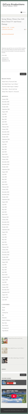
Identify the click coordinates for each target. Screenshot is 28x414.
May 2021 (4, 239)
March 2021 (4, 244)
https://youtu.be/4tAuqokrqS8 (8, 34)
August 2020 (5, 262)
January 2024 (5, 159)
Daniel (12, 27)
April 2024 (4, 151)
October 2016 (5, 297)
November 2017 (5, 289)
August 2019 (5, 279)
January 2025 (5, 129)
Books (3, 310)
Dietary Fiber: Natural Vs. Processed (10, 91)
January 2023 (5, 189)
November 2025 (5, 104)
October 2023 (5, 166)
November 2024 (5, 134)
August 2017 (5, 294)
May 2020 (4, 269)
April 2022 (4, 212)
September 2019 (5, 277)
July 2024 (4, 144)
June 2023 (4, 177)
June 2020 (4, 267)
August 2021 (5, 232)
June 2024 (4, 146)
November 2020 (5, 254)
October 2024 (5, 136)
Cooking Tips (5, 312)
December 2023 (5, 162)
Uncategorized (5, 328)
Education (5, 29)
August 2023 (5, 172)
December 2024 (5, 131)
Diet (3, 315)
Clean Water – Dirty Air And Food (9, 89)
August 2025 (5, 111)
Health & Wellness (6, 320)
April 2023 (4, 182)
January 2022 (5, 219)
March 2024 (4, 154)
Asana (3, 307)
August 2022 (5, 202)
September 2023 (5, 169)
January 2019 (5, 284)
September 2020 (5, 259)
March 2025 (4, 124)
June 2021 (4, 237)
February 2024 (5, 157)
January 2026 (5, 99)
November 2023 (5, 164)
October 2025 (5, 106)
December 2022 (5, 192)
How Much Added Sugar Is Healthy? (10, 86)
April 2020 (4, 272)
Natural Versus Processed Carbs (9, 81)
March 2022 (4, 214)
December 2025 (5, 101)
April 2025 (4, 121)
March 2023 (4, 184)
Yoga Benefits (5, 330)
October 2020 (5, 257)
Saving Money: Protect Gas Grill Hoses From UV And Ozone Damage (13, 21)
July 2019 (4, 282)
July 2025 (4, 114)
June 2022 (4, 207)
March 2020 (4, 274)
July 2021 (4, 234)
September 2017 (5, 292)
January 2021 (5, 249)
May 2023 (4, 179)
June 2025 (4, 116)
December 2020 (5, 252)
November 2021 (5, 224)
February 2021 (5, 247)
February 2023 (5, 187)
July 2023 (4, 174)
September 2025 (5, 109)
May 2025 (4, 119)
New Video (10, 29)
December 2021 (5, 222)
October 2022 (5, 197)
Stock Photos (5, 325)
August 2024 (5, 141)
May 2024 (4, 149)
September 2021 (5, 229)
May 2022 (4, 209)
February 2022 (5, 217)
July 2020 (4, 264)
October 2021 (5, 227)
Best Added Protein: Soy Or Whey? (10, 84)
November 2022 (5, 194)
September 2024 (5, 139)
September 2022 (5, 199)
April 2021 (4, 242)
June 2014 (4, 299)
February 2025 (5, 126)
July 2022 (4, 204)
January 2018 (5, 287)
